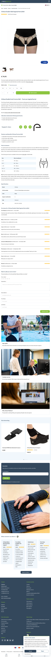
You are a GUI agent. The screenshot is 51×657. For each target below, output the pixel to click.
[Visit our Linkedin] (10, 640)
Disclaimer (3, 631)
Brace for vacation (30, 628)
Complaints (3, 630)
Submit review (45, 311)
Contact (28, 584)
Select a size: (9, 85)
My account (28, 587)
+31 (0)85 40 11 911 (5, 593)
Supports (9, 8)
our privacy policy (43, 646)
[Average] (5, 278)
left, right (24, 154)
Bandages (3, 606)
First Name (3, 298)
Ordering (3, 624)
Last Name (3, 304)
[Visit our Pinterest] (7, 640)
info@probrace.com (5, 591)
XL (17, 88)
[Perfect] (9, 278)
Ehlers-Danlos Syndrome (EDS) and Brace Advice (35, 623)
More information (29, 81)
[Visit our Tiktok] (13, 640)
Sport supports (4, 608)
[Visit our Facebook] (2, 640)
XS (2, 88)
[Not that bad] (4, 278)
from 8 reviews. (12, 14)
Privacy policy (4, 621)
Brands (2, 611)
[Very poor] (2, 278)
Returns (28, 591)
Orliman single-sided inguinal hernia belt (12, 112)
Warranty (3, 628)
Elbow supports (29, 604)
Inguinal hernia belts (14, 8)
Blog (2, 633)
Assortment (5, 8)
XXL (21, 88)
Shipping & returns (30, 589)
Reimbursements (4, 626)
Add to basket (34, 92)
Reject (42, 651)
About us (28, 586)
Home (2, 8)
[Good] (7, 278)
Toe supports (28, 608)
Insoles (2, 609)
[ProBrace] (6, 1)
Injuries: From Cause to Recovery (32, 626)
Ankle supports (29, 603)
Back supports (29, 606)
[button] (2, 440)
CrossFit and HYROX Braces (31, 624)
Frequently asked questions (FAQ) (32, 593)
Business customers (30, 594)
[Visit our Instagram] (5, 640)
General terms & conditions (6, 619)
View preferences (28, 653)
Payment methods (4, 623)
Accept (30, 651)
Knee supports (29, 601)
